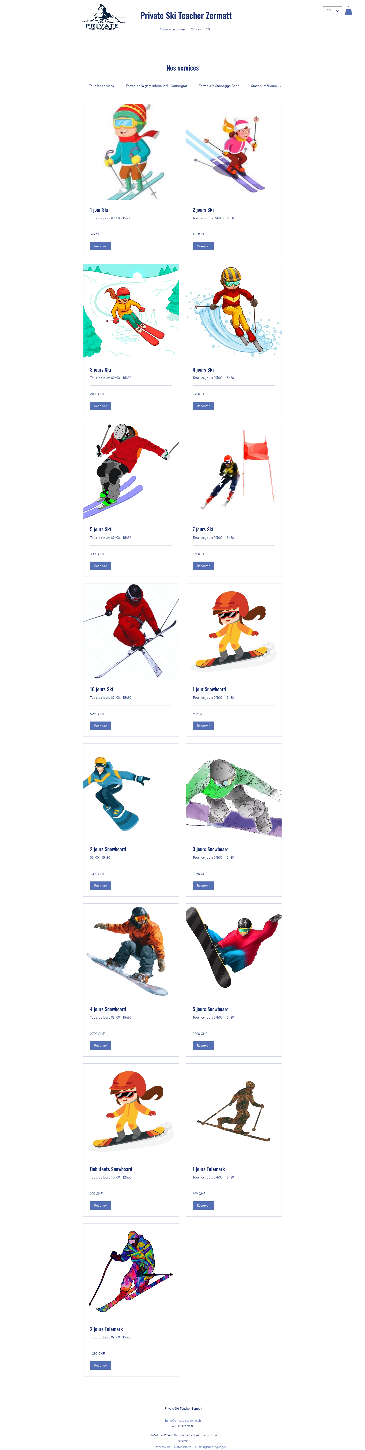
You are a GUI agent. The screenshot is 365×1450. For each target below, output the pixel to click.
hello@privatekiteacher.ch (183, 1421)
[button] (348, 10)
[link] (101, 86)
